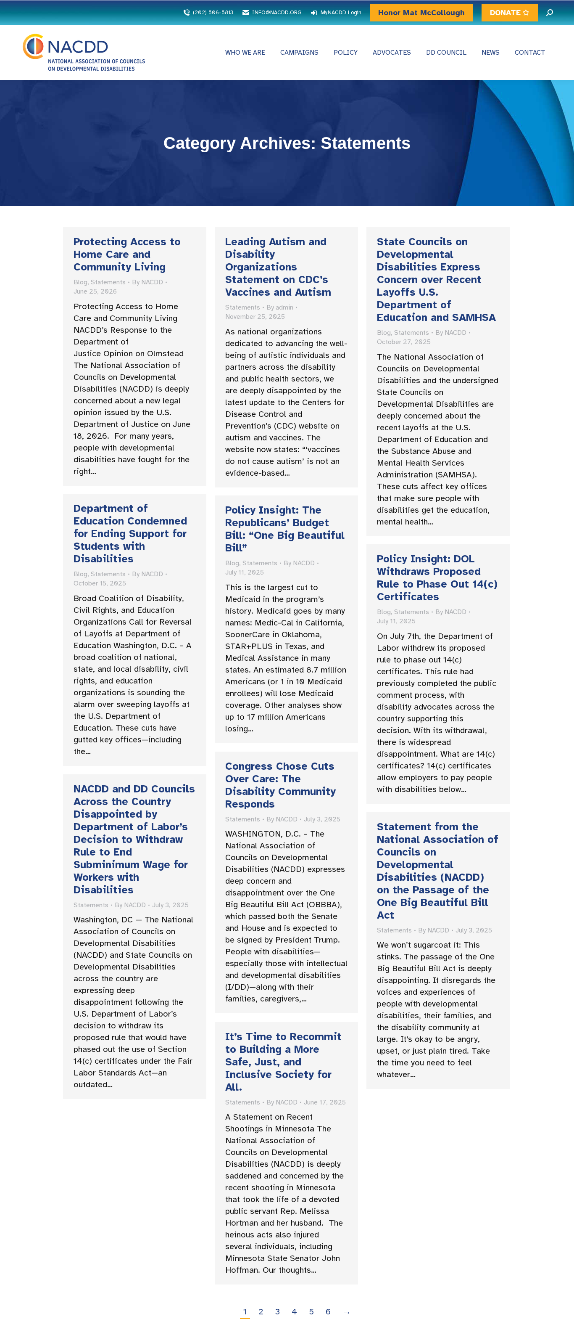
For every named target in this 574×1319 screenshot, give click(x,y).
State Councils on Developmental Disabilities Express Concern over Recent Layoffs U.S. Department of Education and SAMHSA (436, 279)
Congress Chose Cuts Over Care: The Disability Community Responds (280, 785)
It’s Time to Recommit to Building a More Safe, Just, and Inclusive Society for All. (283, 1062)
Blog (80, 282)
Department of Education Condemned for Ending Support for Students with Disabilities (130, 533)
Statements (108, 282)
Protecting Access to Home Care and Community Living (127, 254)
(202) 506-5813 (213, 12)
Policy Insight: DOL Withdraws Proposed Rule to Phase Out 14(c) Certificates (437, 577)
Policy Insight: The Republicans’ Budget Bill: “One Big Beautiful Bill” (285, 528)
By (147, 282)
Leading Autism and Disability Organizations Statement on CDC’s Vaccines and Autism (278, 267)
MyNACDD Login (341, 12)
